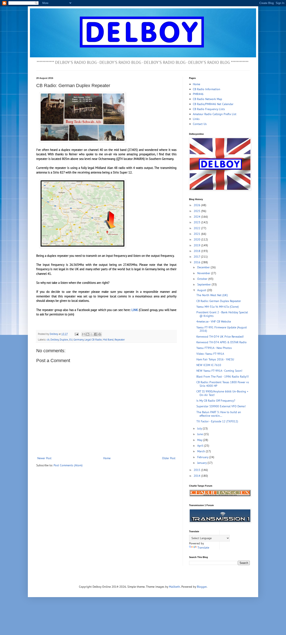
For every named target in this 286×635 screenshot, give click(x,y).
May (200, 440)
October (202, 279)
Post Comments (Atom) (68, 465)
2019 (197, 245)
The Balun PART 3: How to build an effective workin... (218, 414)
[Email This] (84, 334)
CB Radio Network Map (207, 99)
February (203, 457)
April (200, 445)
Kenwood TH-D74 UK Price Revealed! (220, 336)
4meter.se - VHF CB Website (213, 321)
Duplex (64, 339)
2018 (197, 251)
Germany (78, 339)
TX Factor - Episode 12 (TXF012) (217, 421)
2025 (197, 211)
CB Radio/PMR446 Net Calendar (213, 104)
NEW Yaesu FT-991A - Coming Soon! (219, 371)
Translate (203, 547)
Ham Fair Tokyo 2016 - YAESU (215, 359)
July (200, 428)
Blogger (202, 587)
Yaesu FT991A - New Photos (214, 348)
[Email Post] (76, 333)
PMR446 (198, 94)
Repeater (120, 339)
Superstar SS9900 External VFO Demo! (221, 406)
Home (107, 458)
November (204, 273)
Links (196, 119)
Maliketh (174, 587)
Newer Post (44, 458)
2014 (197, 476)
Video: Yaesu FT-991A (210, 354)
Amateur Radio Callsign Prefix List (214, 114)
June (200, 434)
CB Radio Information (206, 89)
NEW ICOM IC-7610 (208, 365)
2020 (197, 239)
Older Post (168, 458)
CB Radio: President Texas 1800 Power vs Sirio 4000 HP (222, 384)
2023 (197, 222)
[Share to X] (92, 334)
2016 (197, 262)
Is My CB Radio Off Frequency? (215, 400)
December (204, 267)
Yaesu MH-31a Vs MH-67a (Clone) (217, 307)
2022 (197, 228)
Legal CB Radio (93, 339)
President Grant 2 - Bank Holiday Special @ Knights (222, 314)
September (204, 284)
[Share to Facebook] (96, 334)
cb (48, 339)
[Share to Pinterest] (100, 334)
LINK (134, 310)
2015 (197, 470)
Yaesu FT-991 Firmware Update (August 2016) (221, 329)
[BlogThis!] (88, 334)
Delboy (54, 339)
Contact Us (200, 124)
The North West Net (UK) (212, 295)
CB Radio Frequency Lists (209, 109)
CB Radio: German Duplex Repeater (218, 301)
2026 (197, 205)
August (202, 290)
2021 (197, 234)
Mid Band (108, 339)
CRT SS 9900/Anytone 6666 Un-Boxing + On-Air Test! (222, 393)
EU (70, 339)
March (201, 451)
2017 (197, 256)
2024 (197, 217)
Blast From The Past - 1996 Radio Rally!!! (222, 376)
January (202, 463)
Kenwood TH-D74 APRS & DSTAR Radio (221, 342)
